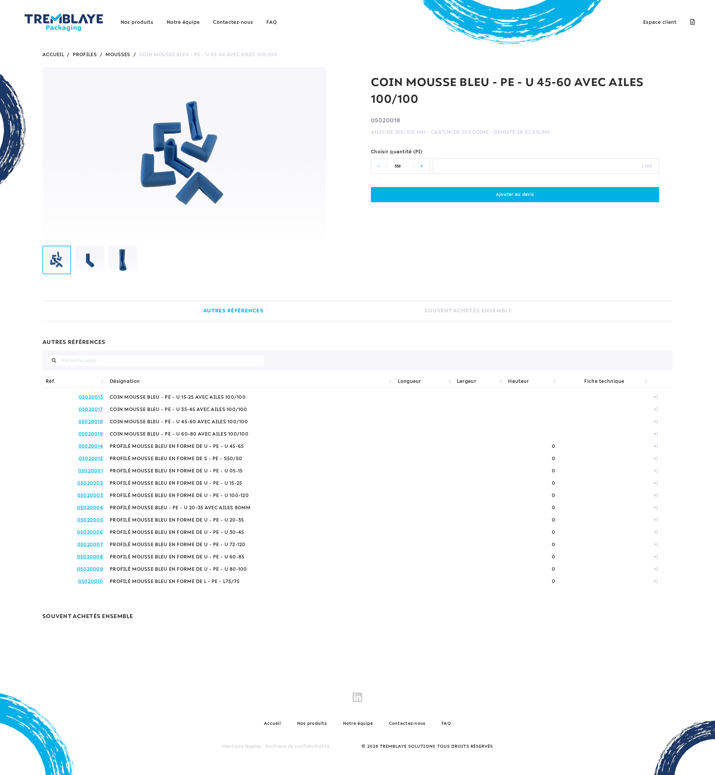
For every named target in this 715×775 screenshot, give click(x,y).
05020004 (90, 508)
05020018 (90, 422)
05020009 (90, 569)
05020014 (90, 446)
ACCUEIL (53, 54)
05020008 (90, 557)
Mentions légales (241, 746)
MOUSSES (118, 54)
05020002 (90, 483)
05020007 (90, 544)
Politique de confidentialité (298, 746)
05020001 (90, 471)
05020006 (90, 532)
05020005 (90, 520)
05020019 (90, 434)
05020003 (90, 495)
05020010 (90, 581)
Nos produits (137, 22)
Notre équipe (183, 22)
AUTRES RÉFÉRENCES (233, 311)
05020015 (91, 458)
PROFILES (85, 54)
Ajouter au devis (515, 195)
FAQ (271, 22)
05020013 (91, 397)
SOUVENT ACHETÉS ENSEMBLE (468, 311)
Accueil (272, 724)
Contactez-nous (233, 22)
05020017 (91, 409)
